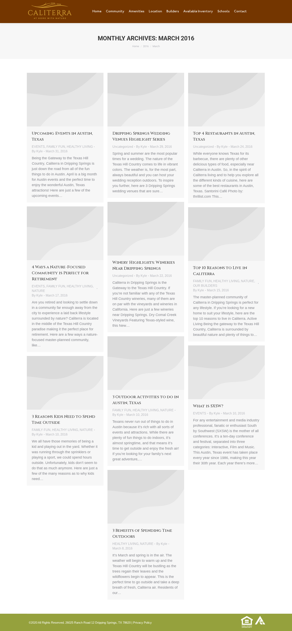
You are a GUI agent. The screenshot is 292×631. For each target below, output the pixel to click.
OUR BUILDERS (205, 285)
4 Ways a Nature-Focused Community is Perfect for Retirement (60, 273)
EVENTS (38, 146)
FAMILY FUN (55, 146)
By (37, 151)
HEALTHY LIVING (80, 146)
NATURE (38, 291)
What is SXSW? (208, 406)
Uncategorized (122, 146)
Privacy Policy (142, 622)
